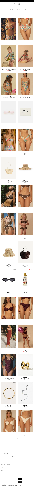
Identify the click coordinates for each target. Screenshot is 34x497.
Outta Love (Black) (9, 293)
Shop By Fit (3, 448)
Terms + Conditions (4, 453)
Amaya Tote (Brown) (25, 265)
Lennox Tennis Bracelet (25, 406)
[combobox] (2, 482)
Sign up (20, 478)
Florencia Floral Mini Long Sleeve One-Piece (9, 69)
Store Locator (14, 448)
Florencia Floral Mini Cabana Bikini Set (8, 97)
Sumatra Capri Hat (25, 181)
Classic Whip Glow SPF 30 (25, 293)
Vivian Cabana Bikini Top (9, 209)
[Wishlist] (28, 3)
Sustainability (3, 450)
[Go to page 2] (19, 438)
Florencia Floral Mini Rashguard (25, 69)
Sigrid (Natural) (9, 265)
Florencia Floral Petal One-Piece (25, 97)
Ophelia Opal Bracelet (9, 406)
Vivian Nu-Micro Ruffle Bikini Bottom (25, 209)
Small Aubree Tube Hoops (25, 378)
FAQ (2, 470)
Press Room (14, 456)
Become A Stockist (15, 450)
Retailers (13, 453)
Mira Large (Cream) (9, 181)
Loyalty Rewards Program (5, 464)
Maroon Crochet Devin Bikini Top (9, 321)
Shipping (2, 467)
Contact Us (3, 462)
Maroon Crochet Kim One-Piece (9, 378)
